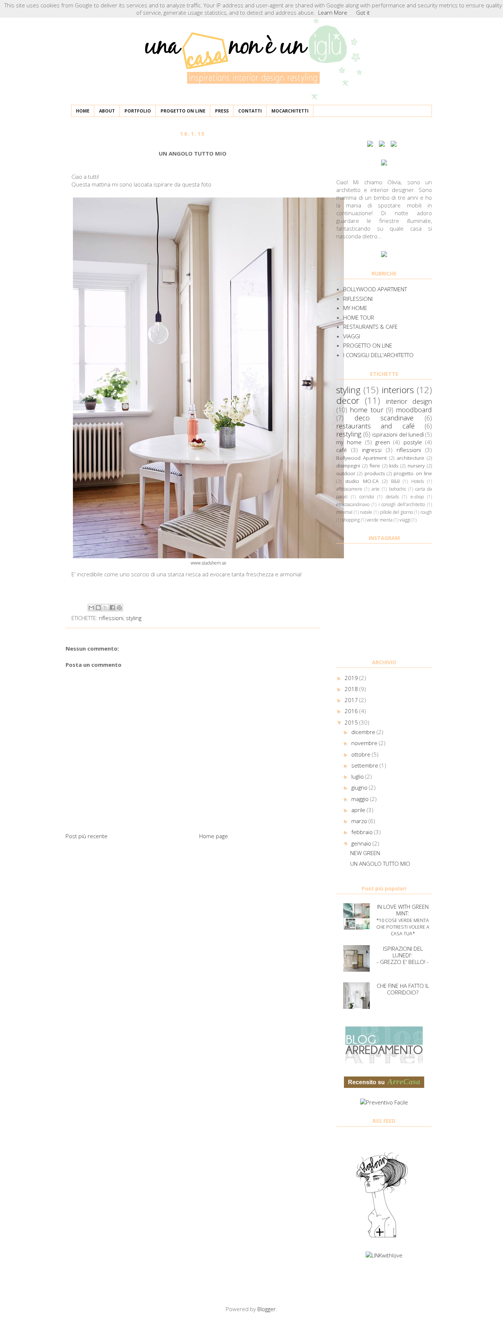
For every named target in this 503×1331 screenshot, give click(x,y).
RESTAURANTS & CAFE (370, 326)
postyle (413, 442)
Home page (213, 836)
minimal (344, 512)
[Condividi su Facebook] (112, 607)
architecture (410, 458)
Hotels (417, 481)
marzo (360, 821)
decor (347, 400)
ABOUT (107, 111)
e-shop (417, 497)
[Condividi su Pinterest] (119, 607)
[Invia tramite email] (91, 607)
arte (376, 489)
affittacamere (349, 489)
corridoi (366, 497)
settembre (365, 765)
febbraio (362, 832)
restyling (348, 434)
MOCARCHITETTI (290, 111)
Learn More (332, 12)
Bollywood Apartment (361, 458)
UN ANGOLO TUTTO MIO (380, 863)
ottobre (361, 754)
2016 (352, 711)
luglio (358, 776)
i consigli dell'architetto (402, 504)
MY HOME (355, 308)
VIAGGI (351, 336)
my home (349, 442)
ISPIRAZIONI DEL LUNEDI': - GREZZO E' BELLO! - (403, 955)
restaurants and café (375, 425)
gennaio (362, 843)
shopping (351, 520)
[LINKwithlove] (384, 1255)
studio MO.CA (361, 481)
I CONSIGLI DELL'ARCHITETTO (378, 355)
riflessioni (111, 618)
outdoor (345, 473)
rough (426, 512)
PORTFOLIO (137, 111)
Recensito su (384, 1081)
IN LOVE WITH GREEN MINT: (402, 920)
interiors (398, 390)
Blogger (266, 1309)
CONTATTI (250, 111)
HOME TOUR (358, 317)
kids (393, 465)
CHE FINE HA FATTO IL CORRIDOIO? (403, 989)
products (375, 473)
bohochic (397, 489)
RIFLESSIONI (358, 298)
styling (133, 618)
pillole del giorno (396, 512)
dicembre (364, 732)
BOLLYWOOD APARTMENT (375, 289)
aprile (359, 810)
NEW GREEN (365, 853)
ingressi (371, 449)
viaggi (405, 520)
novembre (365, 743)
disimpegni (348, 465)
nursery (416, 465)
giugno (360, 787)
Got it (363, 12)
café (341, 449)
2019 (352, 677)
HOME (82, 111)
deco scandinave (384, 417)
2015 (352, 722)
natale (366, 512)
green (382, 442)
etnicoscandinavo (352, 504)
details (392, 497)
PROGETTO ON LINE (183, 111)
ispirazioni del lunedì (397, 434)
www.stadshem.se (208, 563)
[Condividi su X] (105, 607)
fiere (375, 465)
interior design (409, 401)
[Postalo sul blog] (98, 607)
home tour (366, 409)
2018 (352, 689)
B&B (395, 481)
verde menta (380, 520)
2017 (352, 700)
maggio (360, 798)
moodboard (414, 409)
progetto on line (413, 473)
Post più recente (87, 836)
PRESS (222, 111)
